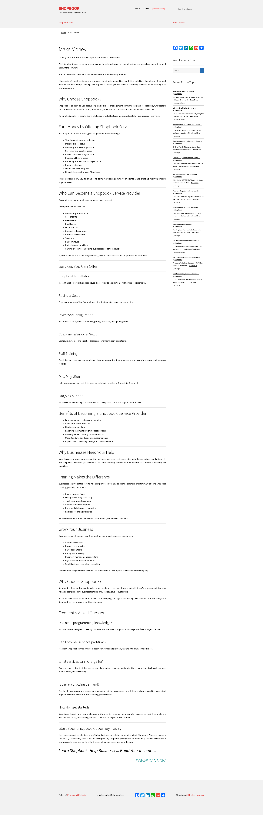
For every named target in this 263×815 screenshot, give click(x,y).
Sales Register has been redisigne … (186, 207)
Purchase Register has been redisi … (186, 191)
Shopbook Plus (66, 22)
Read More (194, 100)
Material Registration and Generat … (186, 257)
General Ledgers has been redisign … (186, 158)
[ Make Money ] (158, 8)
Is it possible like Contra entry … (184, 108)
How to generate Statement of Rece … (187, 125)
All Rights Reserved (195, 795)
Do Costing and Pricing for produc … (186, 174)
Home (63, 32)
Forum (146, 8)
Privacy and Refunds (76, 795)
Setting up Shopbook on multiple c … (186, 241)
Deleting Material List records (184, 91)
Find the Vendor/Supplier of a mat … (186, 274)
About (137, 8)
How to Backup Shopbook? (182, 224)
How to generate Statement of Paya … (187, 141)
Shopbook (178, 94)
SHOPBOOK (69, 8)
